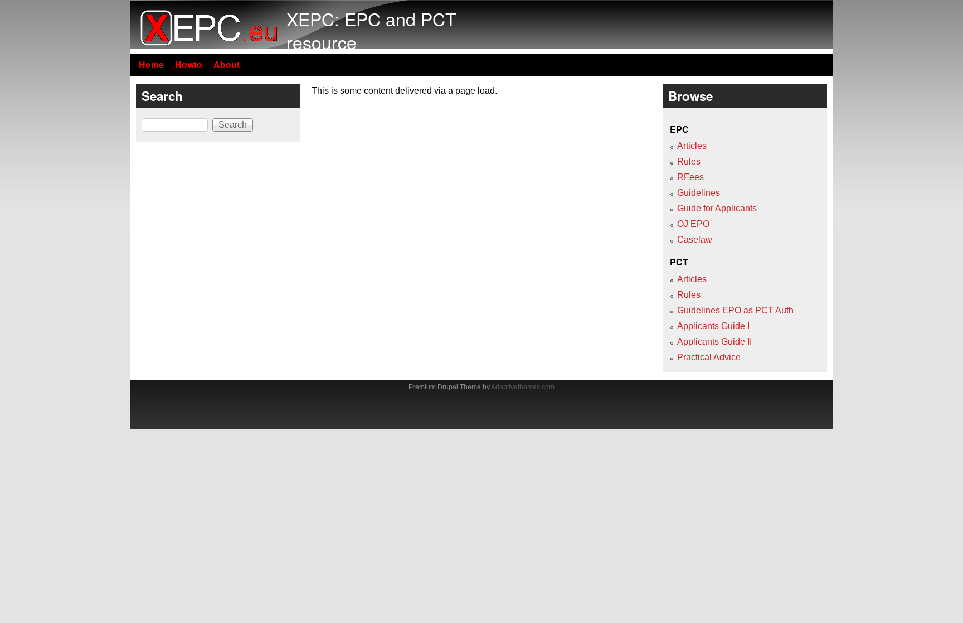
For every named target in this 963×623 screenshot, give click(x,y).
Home (151, 64)
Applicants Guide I (713, 326)
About (226, 64)
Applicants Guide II (714, 341)
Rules (689, 161)
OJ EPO (693, 224)
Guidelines (698, 192)
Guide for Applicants (717, 208)
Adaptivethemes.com (523, 387)
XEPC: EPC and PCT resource (371, 30)
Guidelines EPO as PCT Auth (735, 310)
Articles (692, 146)
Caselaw (694, 239)
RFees (690, 177)
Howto (188, 64)
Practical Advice (709, 357)
